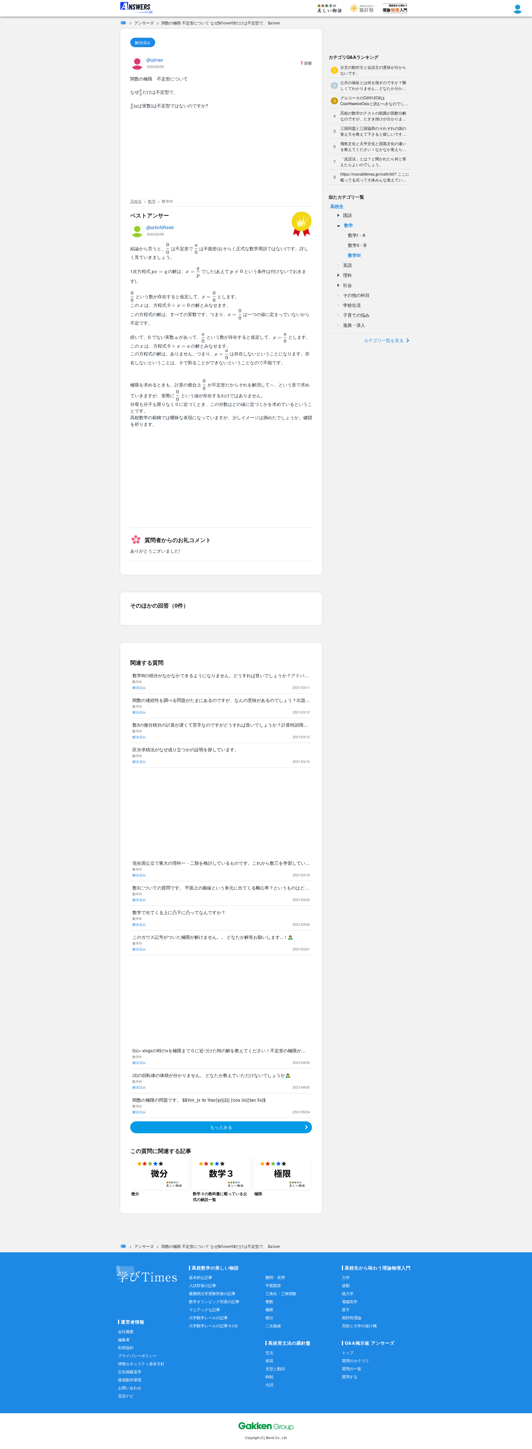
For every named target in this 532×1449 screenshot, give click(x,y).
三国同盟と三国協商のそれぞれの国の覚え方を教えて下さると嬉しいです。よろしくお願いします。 (373, 131)
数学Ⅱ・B (357, 245)
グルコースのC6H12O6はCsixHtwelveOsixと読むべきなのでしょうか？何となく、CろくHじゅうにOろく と (374, 101)
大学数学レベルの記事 (208, 1317)
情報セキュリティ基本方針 (141, 1363)
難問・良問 (275, 1277)
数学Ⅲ (167, 201)
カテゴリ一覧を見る (384, 340)
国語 (347, 215)
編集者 (124, 1339)
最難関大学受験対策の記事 (212, 1293)
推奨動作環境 (129, 1379)
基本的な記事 (200, 1277)
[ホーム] (123, 22)
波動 (346, 1285)
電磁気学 (349, 1301)
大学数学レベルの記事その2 (213, 1325)
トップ (348, 1352)
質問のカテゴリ (355, 1360)
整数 (269, 1301)
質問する (349, 1376)
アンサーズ (144, 23)
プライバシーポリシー (137, 1355)
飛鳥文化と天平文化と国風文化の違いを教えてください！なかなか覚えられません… (373, 146)
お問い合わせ (129, 1387)
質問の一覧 (351, 1368)
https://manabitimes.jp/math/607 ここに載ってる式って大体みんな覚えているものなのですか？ (374, 177)
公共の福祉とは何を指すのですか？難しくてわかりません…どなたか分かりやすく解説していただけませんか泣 (373, 85)
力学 (346, 1277)
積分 (269, 1317)
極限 (269, 1309)
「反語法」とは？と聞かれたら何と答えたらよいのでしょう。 (373, 161)
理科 (347, 275)
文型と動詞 (275, 1368)
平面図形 (273, 1285)
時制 (269, 1376)
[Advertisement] (221, 155)
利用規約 (126, 1347)
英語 (347, 265)
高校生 (136, 201)
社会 (347, 285)
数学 (152, 201)
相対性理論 (351, 1317)
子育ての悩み (356, 315)
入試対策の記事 (202, 1285)
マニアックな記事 (204, 1309)
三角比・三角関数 (280, 1293)
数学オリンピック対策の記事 (214, 1301)
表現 (269, 1360)
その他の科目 (356, 295)
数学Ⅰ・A (356, 235)
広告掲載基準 (129, 1371)
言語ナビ (126, 1396)
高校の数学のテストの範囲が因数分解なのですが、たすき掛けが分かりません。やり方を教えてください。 (373, 116)
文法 (269, 1352)
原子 (346, 1309)
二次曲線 (273, 1325)
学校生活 (352, 305)
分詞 (269, 1384)
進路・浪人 (354, 325)
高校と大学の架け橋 (359, 1325)
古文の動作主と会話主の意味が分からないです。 (373, 70)
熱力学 (348, 1293)
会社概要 (126, 1331)
